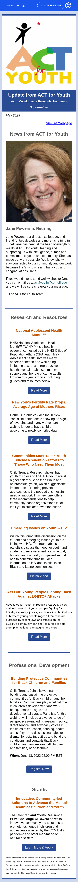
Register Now (39, 769)
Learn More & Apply (39, 847)
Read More (39, 390)
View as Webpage (59, 123)
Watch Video (39, 576)
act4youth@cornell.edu (50, 282)
